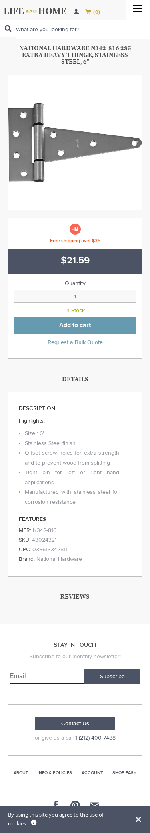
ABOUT (21, 772)
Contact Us (75, 723)
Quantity (75, 283)
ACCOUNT (92, 772)
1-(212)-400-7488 (95, 738)
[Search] (8, 28)
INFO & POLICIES (55, 772)
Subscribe (112, 676)
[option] (75, 142)
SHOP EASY (124, 772)
